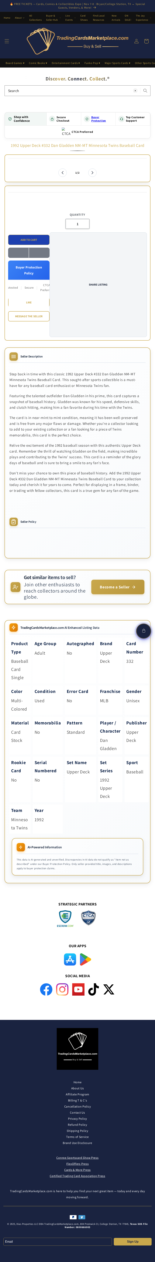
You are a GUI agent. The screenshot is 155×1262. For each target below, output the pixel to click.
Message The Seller (29, 316)
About (18, 17)
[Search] (145, 91)
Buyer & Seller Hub (52, 17)
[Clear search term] (135, 91)
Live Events (69, 17)
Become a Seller (115, 587)
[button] (29, 253)
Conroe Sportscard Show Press (77, 1158)
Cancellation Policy (77, 1106)
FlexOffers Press (77, 1164)
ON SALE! (128, 17)
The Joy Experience (142, 17)
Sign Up (133, 1241)
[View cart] (143, 631)
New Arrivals (116, 17)
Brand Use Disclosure (77, 1143)
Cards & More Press (77, 1170)
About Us (77, 1088)
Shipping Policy (77, 1131)
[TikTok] (93, 989)
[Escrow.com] (65, 918)
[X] (109, 989)
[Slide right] (92, 172)
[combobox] (77, 91)
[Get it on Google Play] (85, 959)
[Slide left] (62, 172)
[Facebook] (46, 989)
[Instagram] (62, 989)
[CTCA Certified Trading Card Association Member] (88, 919)
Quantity (77, 215)
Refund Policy (77, 1125)
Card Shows (84, 17)
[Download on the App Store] (70, 959)
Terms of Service (77, 1137)
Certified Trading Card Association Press (77, 1176)
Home (7, 17)
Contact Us (77, 1113)
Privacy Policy (77, 1119)
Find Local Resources (99, 17)
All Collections (35, 17)
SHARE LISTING (98, 284)
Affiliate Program (77, 1094)
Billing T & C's (77, 1100)
